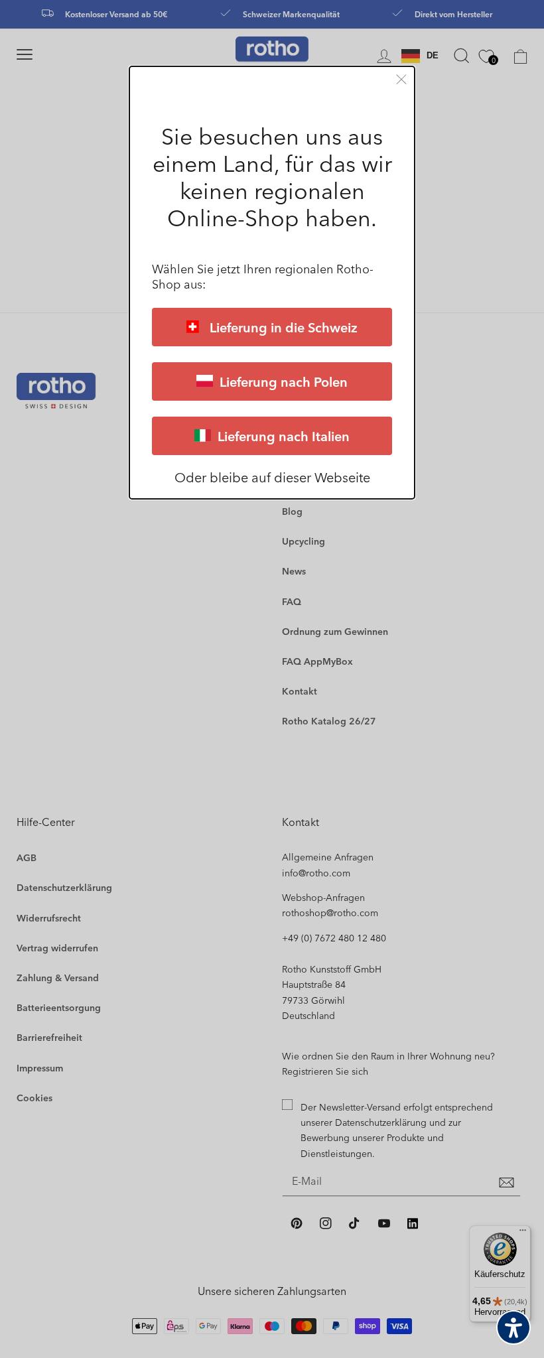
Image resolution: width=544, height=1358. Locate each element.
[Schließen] (401, 79)
